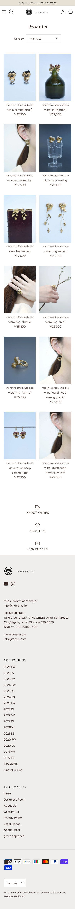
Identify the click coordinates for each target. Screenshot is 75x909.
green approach (14, 836)
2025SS (9, 691)
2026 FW (9, 667)
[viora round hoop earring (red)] (20, 435)
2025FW (9, 679)
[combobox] (43, 38)
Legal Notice (12, 824)
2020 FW (10, 739)
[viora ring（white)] (20, 360)
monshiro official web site (25, 892)
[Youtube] (6, 584)
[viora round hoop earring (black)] (55, 360)
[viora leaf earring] (20, 219)
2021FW (9, 727)
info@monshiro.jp (15, 605)
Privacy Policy (13, 817)
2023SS (9, 709)
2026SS (9, 673)
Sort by (19, 38)
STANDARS (11, 764)
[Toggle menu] (4, 12)
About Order (12, 830)
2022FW (9, 715)
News (7, 793)
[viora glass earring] (55, 148)
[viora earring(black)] (20, 77)
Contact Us (11, 811)
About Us (10, 805)
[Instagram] (13, 584)
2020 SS (9, 745)
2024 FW (10, 685)
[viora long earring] (55, 219)
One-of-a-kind (13, 770)
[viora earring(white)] (20, 148)
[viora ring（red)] (55, 289)
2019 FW (9, 751)
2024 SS (9, 697)
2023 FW (9, 703)
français (12, 883)
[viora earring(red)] (55, 77)
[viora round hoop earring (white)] (55, 435)
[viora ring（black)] (20, 289)
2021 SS (9, 733)
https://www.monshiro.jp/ (21, 601)
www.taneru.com (15, 634)
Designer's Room (14, 799)
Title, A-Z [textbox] (35, 38)
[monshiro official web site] (38, 12)
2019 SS (9, 758)
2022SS (9, 721)
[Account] (62, 12)
